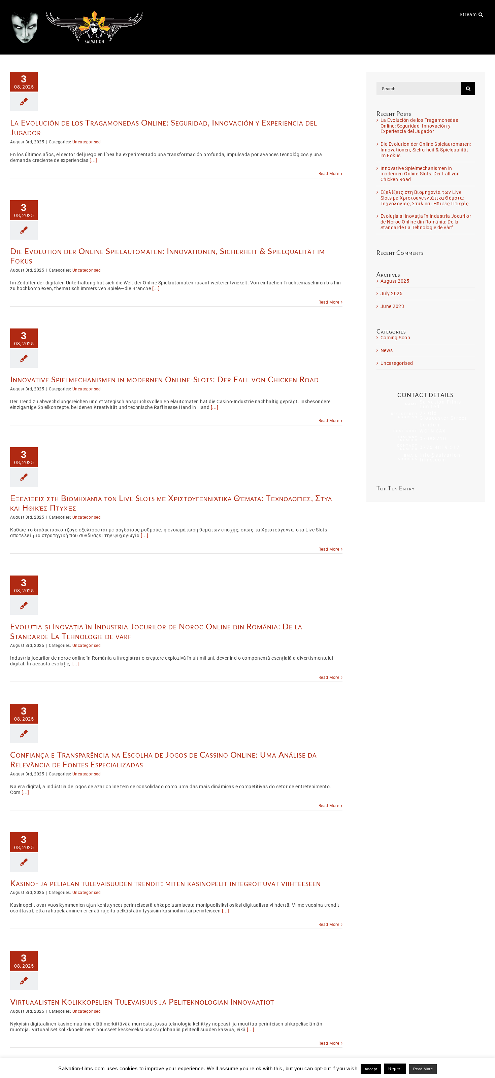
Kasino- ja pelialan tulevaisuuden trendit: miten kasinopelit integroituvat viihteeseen (165, 883)
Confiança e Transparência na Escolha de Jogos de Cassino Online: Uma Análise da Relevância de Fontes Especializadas (163, 759)
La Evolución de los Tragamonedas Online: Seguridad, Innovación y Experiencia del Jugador (163, 127)
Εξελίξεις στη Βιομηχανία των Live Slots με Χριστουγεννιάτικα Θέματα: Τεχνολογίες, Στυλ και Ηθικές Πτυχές (171, 503)
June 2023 (392, 306)
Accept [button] (371, 1069)
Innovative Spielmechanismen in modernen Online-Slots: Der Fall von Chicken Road (164, 379)
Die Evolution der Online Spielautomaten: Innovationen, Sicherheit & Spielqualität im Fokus (167, 256)
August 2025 (395, 281)
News (387, 350)
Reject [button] (395, 1068)
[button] (480, 14)
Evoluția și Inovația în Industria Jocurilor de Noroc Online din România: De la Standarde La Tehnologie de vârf (156, 631)
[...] (93, 160)
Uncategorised (86, 142)
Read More (329, 173)
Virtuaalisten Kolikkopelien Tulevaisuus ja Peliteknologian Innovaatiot (142, 1001)
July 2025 (392, 293)
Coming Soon (395, 337)
